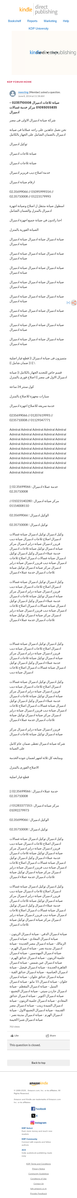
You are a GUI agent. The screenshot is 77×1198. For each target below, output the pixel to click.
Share (53, 1035)
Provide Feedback (38, 1193)
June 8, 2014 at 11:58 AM (31, 96)
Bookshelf (14, 21)
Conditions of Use (38, 1179)
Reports (32, 21)
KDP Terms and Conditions (38, 1164)
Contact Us (39, 1184)
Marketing (50, 21)
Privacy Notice (38, 1169)
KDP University (39, 28)
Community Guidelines (38, 1174)
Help (66, 21)
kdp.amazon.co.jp (38, 1188)
